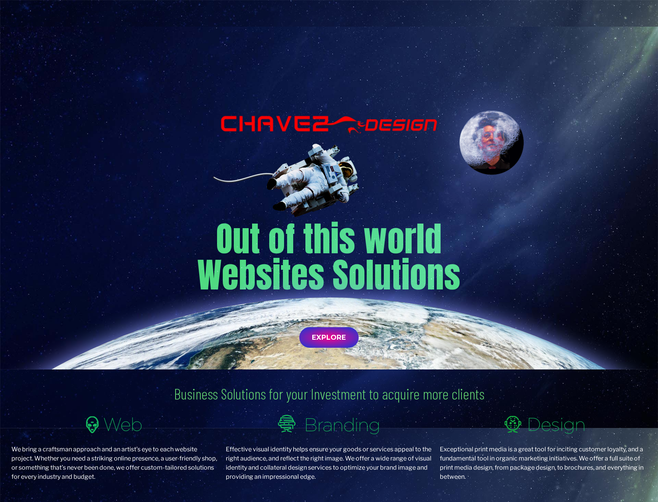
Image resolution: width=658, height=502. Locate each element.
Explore (329, 337)
